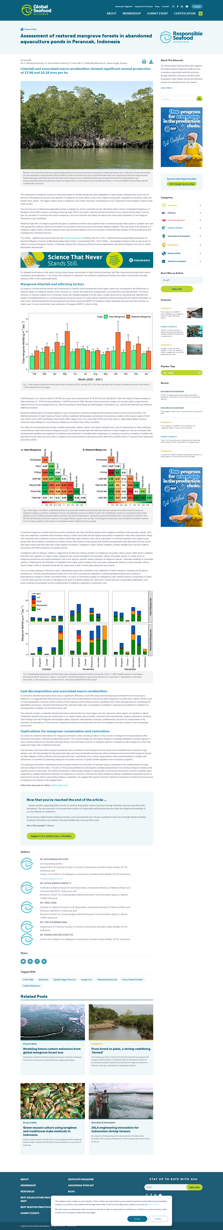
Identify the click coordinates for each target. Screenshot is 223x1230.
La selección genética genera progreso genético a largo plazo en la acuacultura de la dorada (181, 456)
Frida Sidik (28, 979)
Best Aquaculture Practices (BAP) (39, 1199)
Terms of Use (71, 1226)
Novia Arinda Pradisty (132, 979)
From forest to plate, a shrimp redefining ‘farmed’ (120, 1050)
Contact (165, 6)
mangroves (86, 979)
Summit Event (157, 13)
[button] (144, 62)
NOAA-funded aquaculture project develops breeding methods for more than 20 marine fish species (180, 397)
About (111, 13)
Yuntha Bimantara (31, 985)
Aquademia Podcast (144, 6)
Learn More (166, 88)
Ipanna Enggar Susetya (65, 979)
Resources (27, 1191)
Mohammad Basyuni (107, 979)
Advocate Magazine (123, 6)
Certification (185, 13)
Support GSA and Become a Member (51, 836)
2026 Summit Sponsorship (181, 183)
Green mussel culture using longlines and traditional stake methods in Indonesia (50, 1131)
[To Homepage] (36, 10)
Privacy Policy (153, 1204)
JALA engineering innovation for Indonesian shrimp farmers (115, 1129)
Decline (158, 1219)
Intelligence (166, 308)
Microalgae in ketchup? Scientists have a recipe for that (181, 413)
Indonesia (43, 979)
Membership (132, 13)
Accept (137, 1219)
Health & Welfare (169, 326)
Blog (157, 6)
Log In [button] (197, 6)
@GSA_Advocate (59, 785)
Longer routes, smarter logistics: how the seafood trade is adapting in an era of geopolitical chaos (172, 351)
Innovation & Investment (172, 391)
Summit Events (30, 1213)
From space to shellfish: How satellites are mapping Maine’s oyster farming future (172, 315)
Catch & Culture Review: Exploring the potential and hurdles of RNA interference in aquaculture (172, 333)
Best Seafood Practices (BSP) (39, 1207)
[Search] (199, 99)
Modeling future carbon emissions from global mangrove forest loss (52, 1050)
